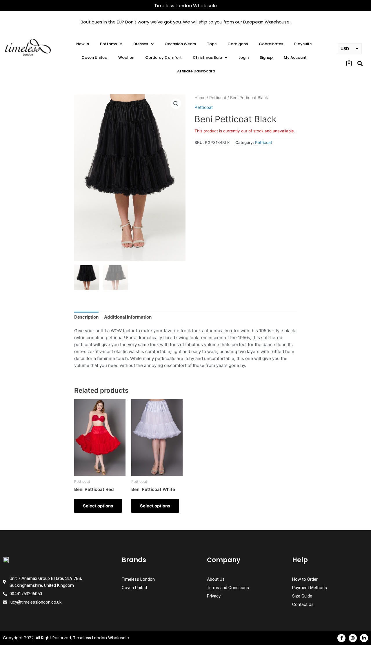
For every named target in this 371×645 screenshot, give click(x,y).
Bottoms (108, 44)
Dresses (140, 44)
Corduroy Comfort (163, 57)
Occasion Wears (180, 44)
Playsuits (303, 44)
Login (244, 57)
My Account (295, 57)
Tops (212, 44)
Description (86, 317)
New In (82, 44)
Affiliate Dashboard (196, 71)
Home (199, 97)
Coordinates (271, 44)
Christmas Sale (207, 57)
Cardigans (238, 44)
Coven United (94, 57)
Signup (266, 57)
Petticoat (217, 97)
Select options (98, 506)
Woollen (126, 57)
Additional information (128, 317)
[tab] (86, 317)
